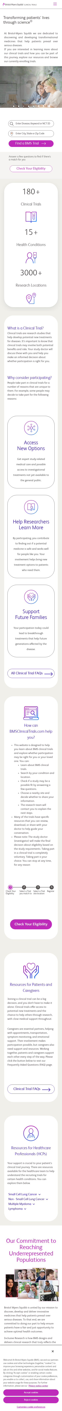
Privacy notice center (38, 1386)
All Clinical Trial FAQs (27, 673)
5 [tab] (33, 106)
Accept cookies (31, 1393)
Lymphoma (15, 1208)
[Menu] (55, 4)
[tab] (38, 106)
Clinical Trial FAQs (26, 1089)
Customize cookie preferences (31, 1407)
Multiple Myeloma (19, 1204)
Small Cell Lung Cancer (22, 1194)
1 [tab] (14, 106)
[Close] (52, 1351)
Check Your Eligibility (31, 924)
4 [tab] (28, 106)
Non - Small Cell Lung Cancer (26, 1199)
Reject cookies (31, 1400)
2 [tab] (19, 106)
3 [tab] (23, 106)
